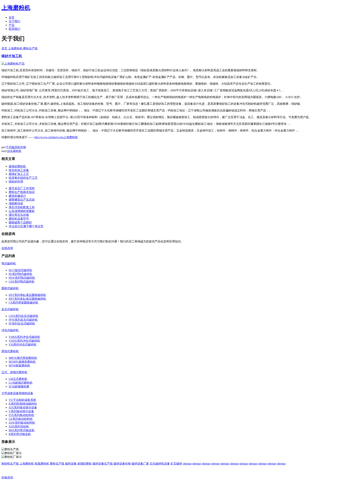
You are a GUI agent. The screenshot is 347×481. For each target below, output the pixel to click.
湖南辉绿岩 (16, 203)
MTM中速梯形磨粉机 (22, 361)
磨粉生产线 (30, 48)
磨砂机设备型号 (19, 218)
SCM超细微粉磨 (19, 386)
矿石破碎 (176, 463)
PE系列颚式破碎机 (20, 274)
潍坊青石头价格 (19, 214)
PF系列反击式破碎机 (22, 323)
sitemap (187, 463)
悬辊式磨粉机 (10, 351)
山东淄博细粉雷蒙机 (22, 211)
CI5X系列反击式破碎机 (23, 315)
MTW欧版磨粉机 (19, 365)
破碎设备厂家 (140, 463)
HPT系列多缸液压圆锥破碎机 (27, 298)
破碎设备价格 (122, 463)
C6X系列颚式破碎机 (22, 281)
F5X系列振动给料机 (21, 415)
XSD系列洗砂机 (19, 426)
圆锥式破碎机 (10, 288)
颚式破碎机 (8, 263)
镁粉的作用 (16, 181)
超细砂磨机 (84, 463)
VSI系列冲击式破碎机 (23, 344)
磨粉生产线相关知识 (22, 192)
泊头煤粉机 (14, 150)
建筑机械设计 (17, 195)
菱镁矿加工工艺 (19, 173)
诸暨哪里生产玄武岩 (22, 199)
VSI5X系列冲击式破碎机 (24, 340)
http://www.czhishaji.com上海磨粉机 (56, 137)
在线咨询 (7, 248)
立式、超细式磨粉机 (14, 372)
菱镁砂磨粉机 (17, 166)
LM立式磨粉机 (18, 378)
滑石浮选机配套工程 (22, 207)
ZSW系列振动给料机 (22, 422)
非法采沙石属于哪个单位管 (26, 226)
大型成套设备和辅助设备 (17, 393)
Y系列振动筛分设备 (21, 411)
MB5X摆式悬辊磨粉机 (23, 357)
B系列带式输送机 (20, 434)
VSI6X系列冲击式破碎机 (24, 336)
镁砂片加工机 (11, 56)
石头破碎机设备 (160, 463)
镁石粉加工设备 (19, 170)
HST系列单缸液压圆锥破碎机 (27, 294)
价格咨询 (7, 477)
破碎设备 (71, 463)
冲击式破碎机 (10, 330)
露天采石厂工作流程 (22, 188)
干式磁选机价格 (16, 147)
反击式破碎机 (10, 309)
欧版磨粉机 (42, 463)
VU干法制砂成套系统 (22, 399)
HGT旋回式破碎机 (20, 270)
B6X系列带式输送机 (22, 430)
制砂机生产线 (10, 463)
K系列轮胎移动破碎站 (23, 403)
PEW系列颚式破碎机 (22, 277)
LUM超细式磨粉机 (21, 382)
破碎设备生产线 (103, 463)
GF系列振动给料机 (21, 418)
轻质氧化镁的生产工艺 (23, 177)
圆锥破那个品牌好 (20, 222)
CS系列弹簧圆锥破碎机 (23, 302)
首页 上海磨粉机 (11, 48)
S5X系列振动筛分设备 (23, 407)
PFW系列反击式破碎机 (23, 319)
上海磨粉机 (27, 463)
